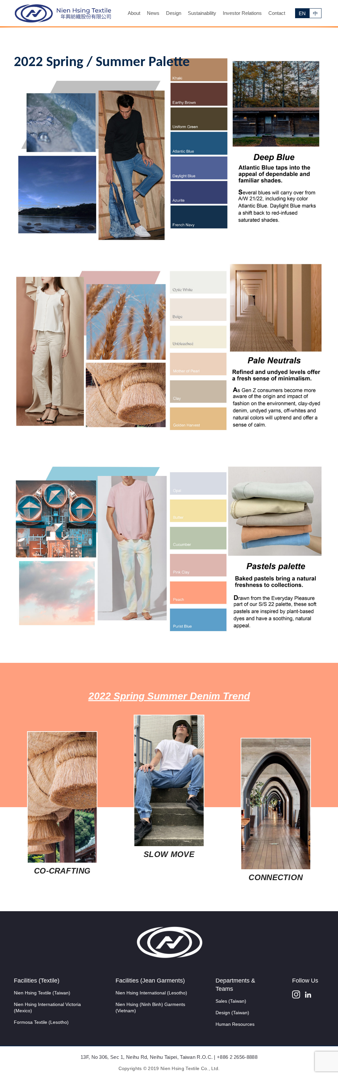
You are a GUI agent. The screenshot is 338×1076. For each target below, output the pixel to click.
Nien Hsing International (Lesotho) (151, 992)
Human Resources (235, 1024)
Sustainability (202, 13)
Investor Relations (242, 13)
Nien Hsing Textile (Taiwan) (42, 992)
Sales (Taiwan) (231, 1001)
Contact (276, 13)
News (153, 13)
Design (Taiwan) (232, 1012)
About (134, 13)
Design (173, 13)
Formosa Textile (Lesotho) (41, 1022)
